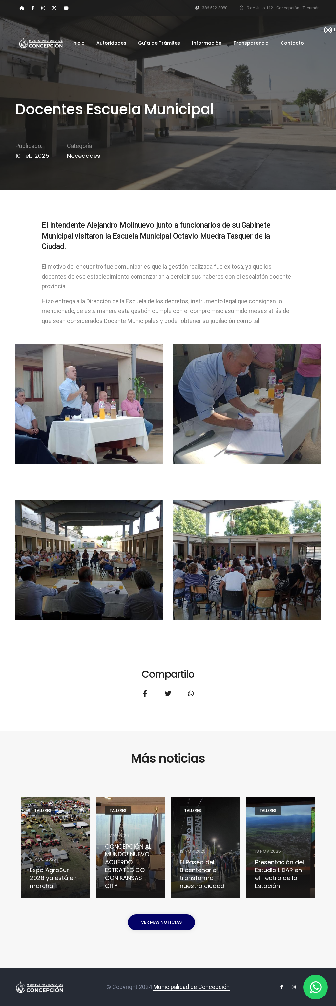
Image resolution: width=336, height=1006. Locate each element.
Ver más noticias (161, 922)
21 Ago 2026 (43, 859)
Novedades (83, 156)
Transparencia (251, 43)
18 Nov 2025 (268, 851)
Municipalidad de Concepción (191, 986)
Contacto (292, 43)
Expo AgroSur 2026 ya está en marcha (53, 878)
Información (206, 43)
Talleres (42, 810)
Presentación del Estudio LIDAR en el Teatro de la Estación (279, 874)
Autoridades (111, 43)
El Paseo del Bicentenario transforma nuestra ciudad (202, 874)
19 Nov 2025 (193, 851)
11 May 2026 (117, 835)
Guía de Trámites (159, 43)
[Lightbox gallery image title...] (89, 404)
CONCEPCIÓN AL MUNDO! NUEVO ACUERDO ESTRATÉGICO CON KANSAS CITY (128, 866)
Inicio (78, 43)
